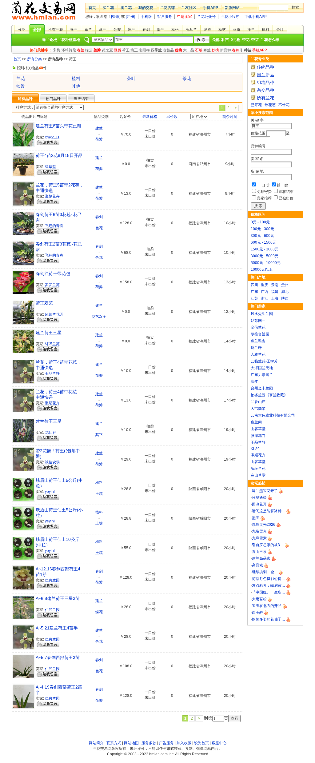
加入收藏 (184, 743)
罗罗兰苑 (52, 285)
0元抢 (235, 40)
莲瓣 (117, 29)
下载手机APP (256, 16)
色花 (99, 228)
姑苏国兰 (258, 320)
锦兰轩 (256, 348)
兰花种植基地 (69, 40)
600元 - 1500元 (263, 242)
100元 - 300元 (262, 229)
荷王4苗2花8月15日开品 (59, 155)
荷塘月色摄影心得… (268, 579)
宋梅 (56, 50)
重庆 (264, 285)
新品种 (225, 50)
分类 (21, 29)
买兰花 (108, 8)
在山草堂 (258, 475)
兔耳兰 (191, 29)
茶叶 (280, 29)
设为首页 (201, 743)
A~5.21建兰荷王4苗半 (57, 627)
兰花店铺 (167, 8)
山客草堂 (258, 429)
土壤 (99, 494)
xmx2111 (52, 137)
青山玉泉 (259, 551)
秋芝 (222, 29)
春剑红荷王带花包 (53, 273)
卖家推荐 (264, 198)
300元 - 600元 (262, 236)
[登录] (115, 16)
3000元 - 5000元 (264, 256)
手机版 (146, 16)
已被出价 (286, 198)
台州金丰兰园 (262, 388)
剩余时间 (229, 116)
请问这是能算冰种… (268, 511)
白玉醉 (257, 612)
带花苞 (270, 105)
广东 (254, 292)
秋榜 (175, 29)
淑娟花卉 (258, 455)
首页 (92, 8)
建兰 (102, 29)
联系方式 (113, 743)
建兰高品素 (261, 558)
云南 (274, 285)
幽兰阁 (256, 422)
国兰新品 (265, 74)
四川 (254, 285)
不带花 (283, 105)
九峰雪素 (259, 531)
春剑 (146, 29)
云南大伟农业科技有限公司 (273, 415)
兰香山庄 (258, 402)
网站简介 (96, 743)
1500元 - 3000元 (264, 249)
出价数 (171, 116)
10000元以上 (262, 269)
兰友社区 (188, 8)
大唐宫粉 (259, 599)
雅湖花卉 (258, 435)
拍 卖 (282, 185)
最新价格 (149, 116)
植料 (265, 29)
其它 (99, 435)
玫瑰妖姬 (259, 497)
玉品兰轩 (258, 442)
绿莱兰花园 (54, 314)
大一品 (188, 50)
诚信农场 (52, 462)
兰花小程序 (230, 16)
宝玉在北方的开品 (266, 606)
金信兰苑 (258, 327)
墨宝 (255, 518)
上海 (274, 298)
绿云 (89, 50)
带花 (245, 40)
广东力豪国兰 (262, 375)
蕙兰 (88, 29)
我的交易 (145, 8)
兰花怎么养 (270, 40)
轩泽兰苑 (52, 344)
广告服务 (166, 743)
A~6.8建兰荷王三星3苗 (58, 598)
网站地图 (131, 743)
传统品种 (265, 67)
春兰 (74, 29)
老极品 (168, 50)
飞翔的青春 (54, 226)
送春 (207, 29)
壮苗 (225, 40)
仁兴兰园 (52, 580)
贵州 (285, 285)
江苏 (254, 298)
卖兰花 (126, 8)
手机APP (210, 8)
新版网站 (232, 8)
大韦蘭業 (258, 408)
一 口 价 (263, 185)
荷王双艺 (44, 303)
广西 (264, 292)
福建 (274, 292)
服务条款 (149, 743)
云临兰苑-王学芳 (264, 361)
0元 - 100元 (260, 222)
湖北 (285, 292)
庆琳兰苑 (258, 468)
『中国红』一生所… (268, 592)
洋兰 (251, 29)
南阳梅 (144, 50)
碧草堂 (50, 167)
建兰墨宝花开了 (265, 491)
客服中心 (219, 743)
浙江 (264, 298)
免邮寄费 (264, 192)
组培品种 (265, 82)
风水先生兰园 (262, 314)
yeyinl (50, 491)
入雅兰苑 (258, 354)
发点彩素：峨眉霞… (268, 585)
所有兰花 (55, 29)
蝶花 (99, 612)
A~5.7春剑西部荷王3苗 (58, 657)
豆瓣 (236, 29)
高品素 (257, 565)
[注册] (130, 16)
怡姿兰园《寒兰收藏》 (269, 395)
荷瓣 (99, 139)
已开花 (256, 105)
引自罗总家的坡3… (268, 545)
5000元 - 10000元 (266, 263)
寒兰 (131, 29)
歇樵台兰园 (260, 334)
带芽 (255, 40)
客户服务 (164, 16)
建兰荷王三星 (49, 332)
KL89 (255, 449)
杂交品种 (265, 90)
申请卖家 (184, 16)
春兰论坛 (49, 40)
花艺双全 (99, 316)
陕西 (285, 298)
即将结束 (286, 192)
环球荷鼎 (68, 50)
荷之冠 (107, 50)
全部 (37, 29)
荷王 (126, 50)
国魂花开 (259, 504)
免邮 (216, 40)
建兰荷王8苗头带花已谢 (58, 125)
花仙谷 (50, 432)
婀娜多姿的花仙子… (268, 619)
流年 (254, 381)
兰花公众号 (206, 16)
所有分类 (34, 59)
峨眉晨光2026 (263, 524)
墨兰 (160, 29)
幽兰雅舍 (258, 341)
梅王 (134, 50)
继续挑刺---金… (265, 572)
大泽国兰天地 (262, 368)
